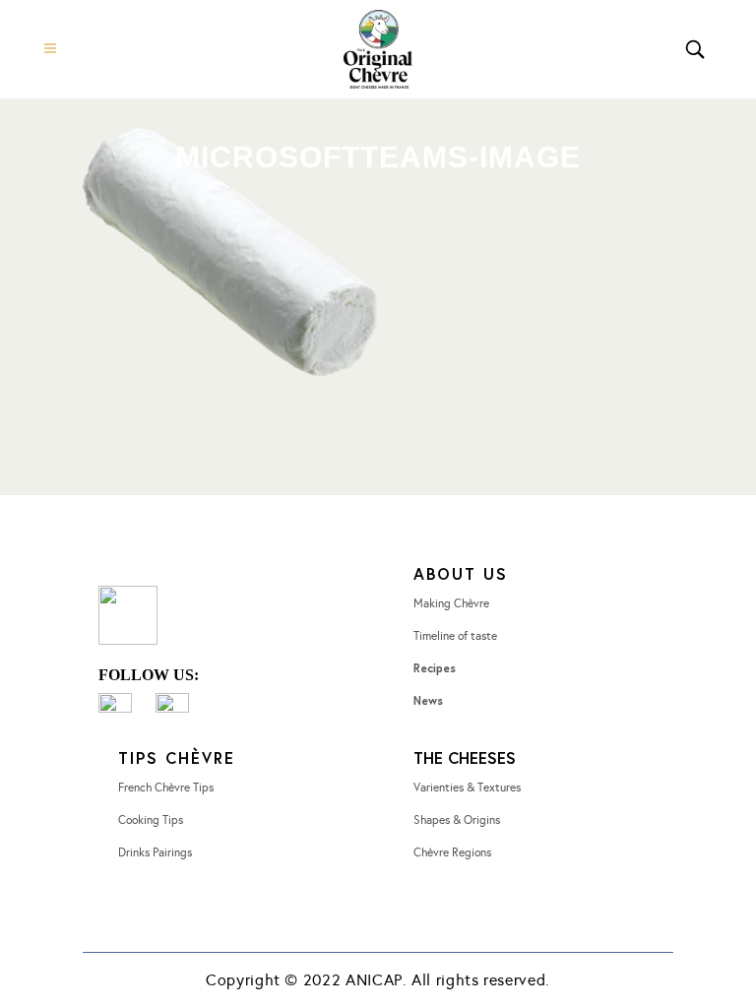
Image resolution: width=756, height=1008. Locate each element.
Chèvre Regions (452, 852)
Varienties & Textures (467, 787)
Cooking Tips (150, 820)
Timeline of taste (455, 636)
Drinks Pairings (155, 852)
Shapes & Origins (456, 820)
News (428, 700)
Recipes (434, 668)
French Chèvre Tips (166, 787)
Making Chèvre (451, 603)
